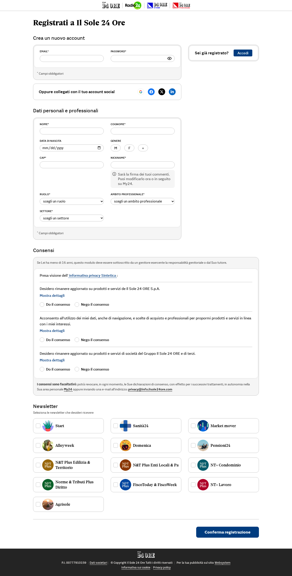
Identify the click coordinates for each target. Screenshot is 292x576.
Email (44, 51)
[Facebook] (151, 91)
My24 (68, 389)
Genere (116, 140)
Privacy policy (162, 567)
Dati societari (98, 563)
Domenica (142, 445)
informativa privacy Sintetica (92, 275)
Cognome (118, 124)
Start (59, 425)
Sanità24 (141, 425)
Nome (44, 124)
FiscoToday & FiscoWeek (155, 484)
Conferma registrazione (227, 532)
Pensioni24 (220, 445)
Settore (46, 211)
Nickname (118, 157)
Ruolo (45, 194)
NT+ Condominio (226, 465)
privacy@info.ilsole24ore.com (150, 389)
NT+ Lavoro (221, 484)
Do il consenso (58, 304)
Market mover (223, 425)
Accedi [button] (242, 53)
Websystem (222, 563)
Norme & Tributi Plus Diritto (74, 484)
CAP (43, 157)
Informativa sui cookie (135, 567)
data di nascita (50, 140)
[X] (161, 91)
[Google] (140, 91)
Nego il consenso (95, 304)
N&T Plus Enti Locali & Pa (156, 465)
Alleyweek (64, 445)
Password (118, 51)
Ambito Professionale (127, 194)
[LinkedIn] (172, 91)
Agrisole (62, 504)
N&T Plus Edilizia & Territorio (72, 465)
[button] (52, 295)
